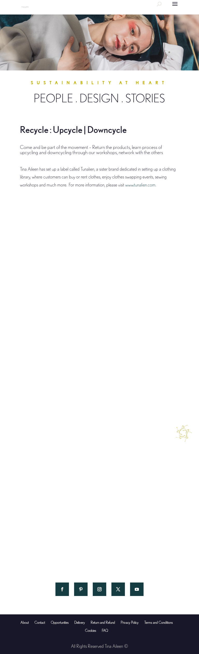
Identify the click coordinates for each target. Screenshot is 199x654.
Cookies (90, 630)
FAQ (105, 630)
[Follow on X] (118, 589)
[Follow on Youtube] (137, 589)
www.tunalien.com (140, 185)
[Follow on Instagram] (99, 589)
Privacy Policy (130, 622)
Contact (39, 622)
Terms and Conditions (158, 622)
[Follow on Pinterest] (81, 589)
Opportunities (60, 622)
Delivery (79, 622)
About (24, 622)
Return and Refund (103, 622)
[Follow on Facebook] (62, 589)
